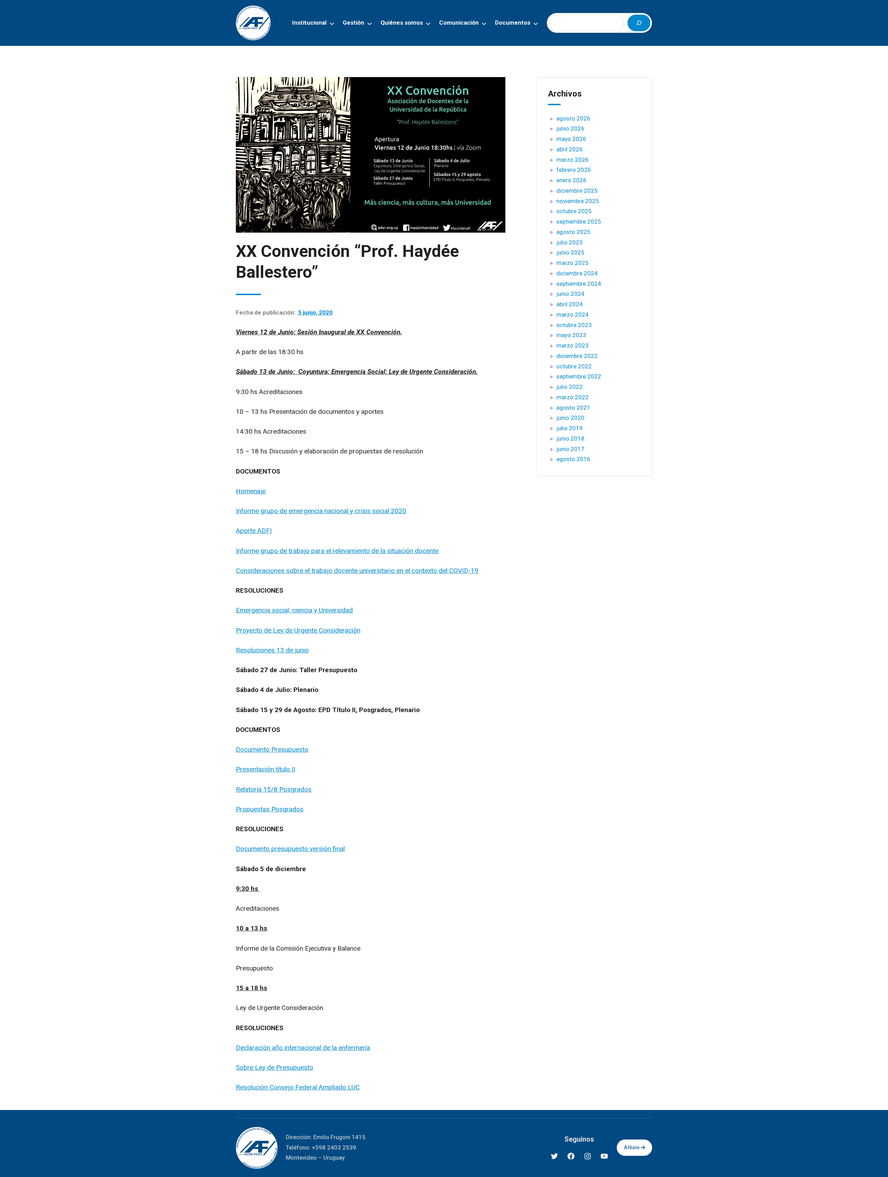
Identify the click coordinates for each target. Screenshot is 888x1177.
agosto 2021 (573, 407)
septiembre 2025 (578, 221)
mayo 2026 (571, 138)
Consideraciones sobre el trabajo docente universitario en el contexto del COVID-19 (357, 571)
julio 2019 (569, 428)
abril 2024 (569, 304)
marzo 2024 (572, 314)
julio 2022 (569, 386)
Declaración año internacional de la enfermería (303, 1048)
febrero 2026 (573, 169)
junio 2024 (570, 293)
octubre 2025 (574, 211)
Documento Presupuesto (272, 749)
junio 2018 (570, 438)
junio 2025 (570, 252)
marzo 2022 (572, 397)
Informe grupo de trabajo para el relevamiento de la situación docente (337, 551)
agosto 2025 (573, 231)
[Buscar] (638, 23)
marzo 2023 (572, 345)
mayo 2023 (571, 335)
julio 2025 (569, 242)
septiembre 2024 (578, 283)
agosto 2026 (573, 118)
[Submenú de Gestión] (369, 23)
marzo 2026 (572, 159)
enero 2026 (571, 180)
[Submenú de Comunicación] (484, 23)
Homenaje (251, 491)
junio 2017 (570, 448)
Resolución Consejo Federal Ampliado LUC (298, 1087)
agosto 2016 (573, 459)
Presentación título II (265, 769)
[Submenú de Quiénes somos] (428, 23)
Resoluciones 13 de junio (272, 650)
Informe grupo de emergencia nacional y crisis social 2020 (321, 511)
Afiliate (632, 1147)
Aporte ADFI (254, 531)
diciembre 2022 (577, 355)
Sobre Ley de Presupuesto (274, 1067)
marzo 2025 (572, 262)
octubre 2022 (574, 366)
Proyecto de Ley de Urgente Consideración (298, 630)
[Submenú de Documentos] (535, 23)
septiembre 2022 (578, 376)
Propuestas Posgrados (270, 809)
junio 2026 (570, 128)
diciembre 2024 (577, 273)
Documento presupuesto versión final (290, 849)
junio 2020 (570, 417)
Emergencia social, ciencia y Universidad (294, 610)
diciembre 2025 (577, 190)
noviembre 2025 (577, 201)
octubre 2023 (574, 325)
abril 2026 (569, 149)
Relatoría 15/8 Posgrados (273, 789)
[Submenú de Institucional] (331, 23)
